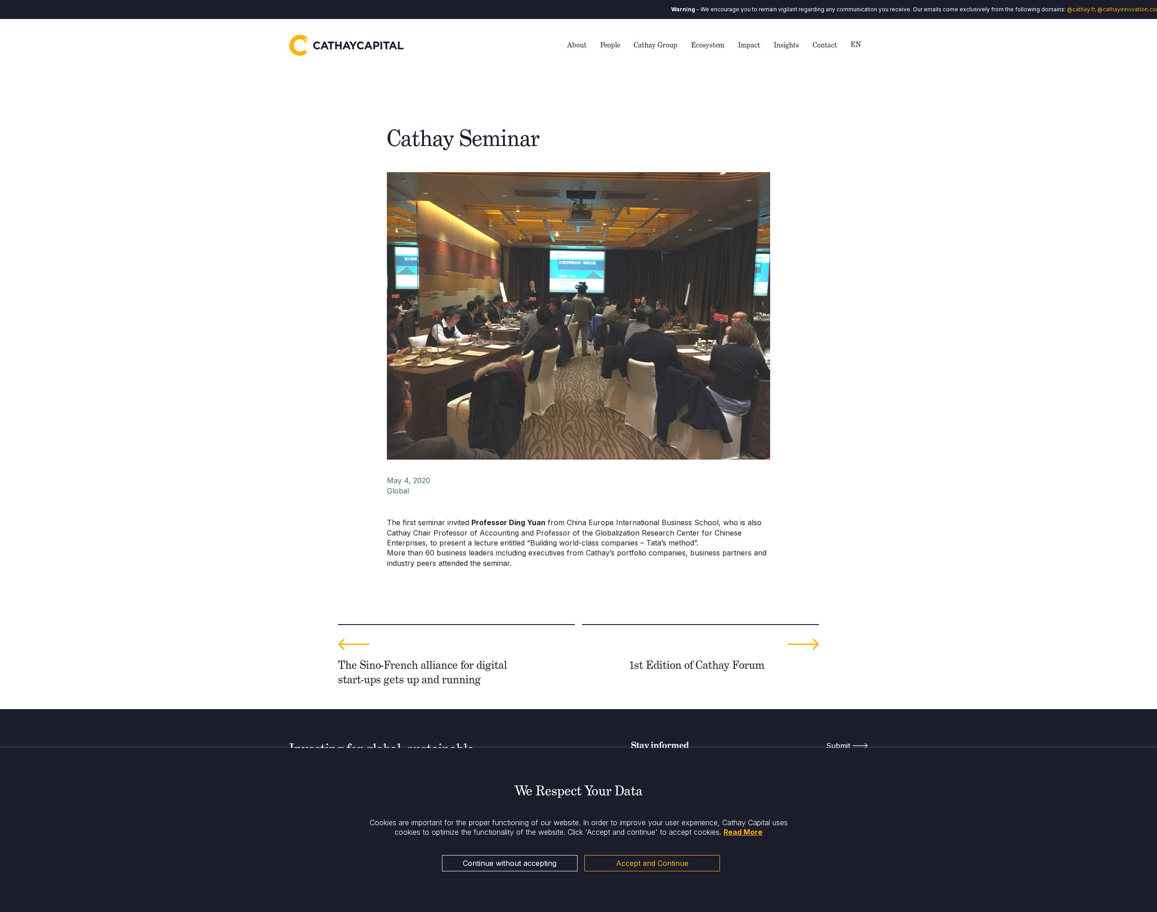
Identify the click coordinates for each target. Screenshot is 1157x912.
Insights (786, 45)
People (610, 45)
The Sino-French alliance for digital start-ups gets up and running (422, 672)
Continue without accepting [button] (509, 863)
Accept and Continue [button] (652, 863)
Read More (743, 832)
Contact (825, 45)
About (577, 45)
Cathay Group (655, 45)
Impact (749, 45)
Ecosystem (707, 45)
